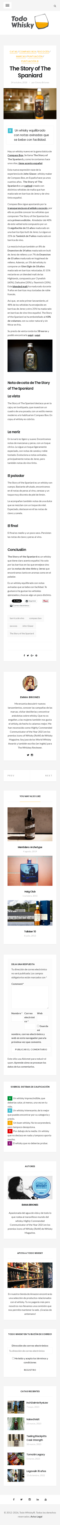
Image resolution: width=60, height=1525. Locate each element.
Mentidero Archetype (30, 847)
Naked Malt (32, 1419)
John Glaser (28, 626)
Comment (17, 983)
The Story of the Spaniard (22, 633)
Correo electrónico (29, 1017)
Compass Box (27, 51)
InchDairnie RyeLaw (37, 1402)
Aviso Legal (36, 1516)
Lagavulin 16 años (36, 1471)
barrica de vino (17, 618)
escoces (13, 626)
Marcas (21, 56)
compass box (35, 618)
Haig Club (30, 891)
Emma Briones (42, 82)
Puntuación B (30, 61)
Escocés (43, 51)
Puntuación (35, 56)
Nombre (16, 1013)
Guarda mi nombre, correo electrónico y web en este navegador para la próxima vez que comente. (29, 1034)
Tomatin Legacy (35, 1454)
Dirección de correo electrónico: (30, 1345)
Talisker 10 (30, 931)
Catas (14, 51)
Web (40, 1013)
